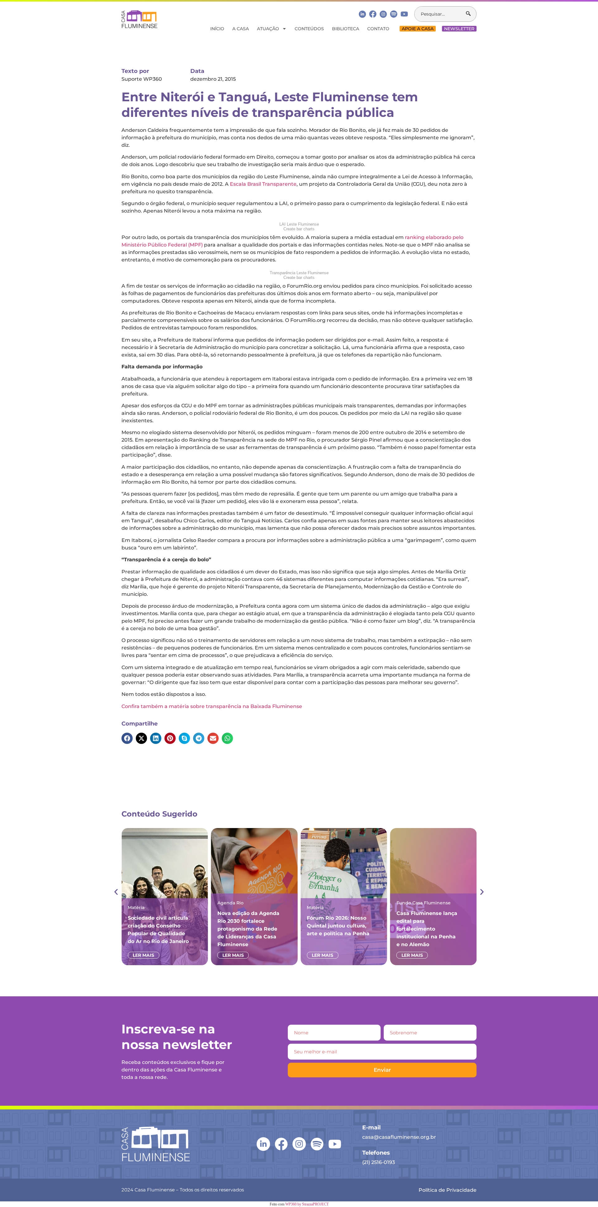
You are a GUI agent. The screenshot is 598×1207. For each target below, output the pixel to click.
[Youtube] (404, 14)
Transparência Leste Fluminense (299, 273)
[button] (127, 738)
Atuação (268, 28)
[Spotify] (393, 14)
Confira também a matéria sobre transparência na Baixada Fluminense (211, 706)
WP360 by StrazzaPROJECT (307, 1204)
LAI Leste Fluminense (299, 224)
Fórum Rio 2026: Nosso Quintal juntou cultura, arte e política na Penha (338, 925)
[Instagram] (383, 14)
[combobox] (440, 14)
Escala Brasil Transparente (263, 184)
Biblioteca (345, 28)
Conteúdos (309, 28)
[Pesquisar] (471, 14)
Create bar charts (299, 229)
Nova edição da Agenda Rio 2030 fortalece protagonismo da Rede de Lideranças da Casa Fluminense (248, 928)
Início (217, 28)
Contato (378, 28)
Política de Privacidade (448, 1190)
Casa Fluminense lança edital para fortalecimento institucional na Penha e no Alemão (426, 928)
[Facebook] (373, 14)
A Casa (240, 28)
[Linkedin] (362, 14)
